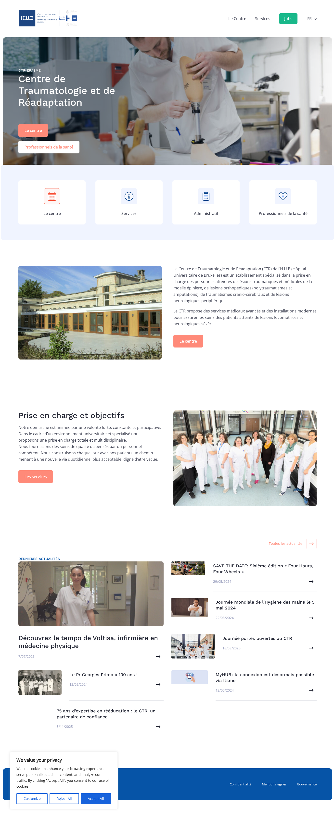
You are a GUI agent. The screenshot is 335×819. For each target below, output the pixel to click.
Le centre (33, 130)
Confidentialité (240, 784)
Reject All (64, 798)
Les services (36, 476)
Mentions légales (274, 784)
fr (309, 18)
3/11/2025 (65, 726)
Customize (32, 798)
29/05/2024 (222, 581)
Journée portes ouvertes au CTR (257, 638)
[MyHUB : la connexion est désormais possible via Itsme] (189, 682)
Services (262, 18)
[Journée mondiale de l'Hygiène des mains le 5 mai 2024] (189, 615)
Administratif (206, 213)
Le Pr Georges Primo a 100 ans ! (103, 674)
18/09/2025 (231, 648)
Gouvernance (307, 784)
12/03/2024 (78, 684)
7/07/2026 (26, 656)
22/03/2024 (225, 617)
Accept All (96, 798)
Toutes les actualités (285, 543)
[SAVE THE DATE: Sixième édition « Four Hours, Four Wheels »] (188, 573)
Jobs (288, 18)
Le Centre (237, 18)
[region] (64, 780)
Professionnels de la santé (49, 147)
